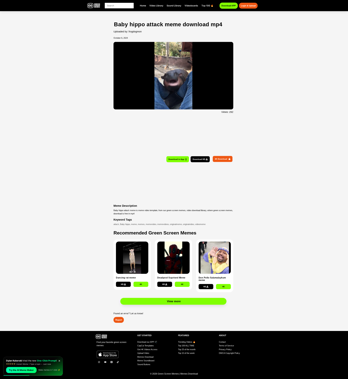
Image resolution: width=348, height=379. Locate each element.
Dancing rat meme (126, 278)
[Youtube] (105, 362)
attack (116, 224)
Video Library (156, 5)
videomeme (200, 224)
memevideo (151, 224)
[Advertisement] (99, 75)
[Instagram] (99, 362)
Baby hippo (125, 224)
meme (134, 224)
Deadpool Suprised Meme (171, 278)
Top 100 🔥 (207, 5)
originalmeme (176, 224)
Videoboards (191, 5)
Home (143, 5)
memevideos (163, 224)
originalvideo (188, 224)
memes (141, 224)
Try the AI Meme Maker (21, 370)
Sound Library (174, 5)
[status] (33, 366)
